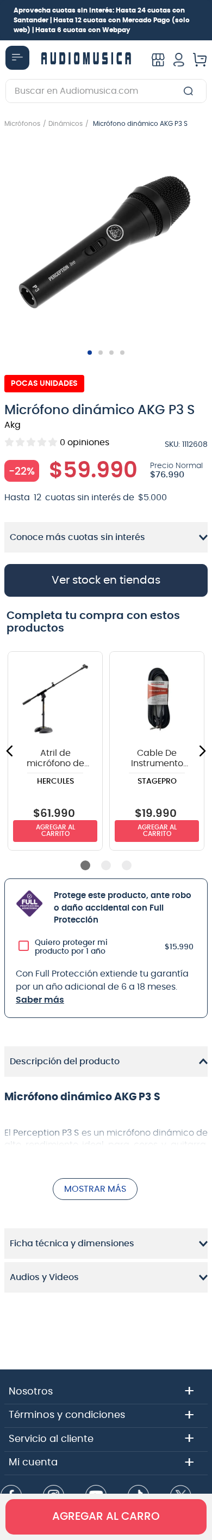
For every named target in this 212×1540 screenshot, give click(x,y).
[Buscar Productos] (190, 91)
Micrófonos (22, 123)
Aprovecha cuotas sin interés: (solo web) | (102, 20)
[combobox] (106, 91)
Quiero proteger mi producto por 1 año (71, 947)
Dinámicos (65, 123)
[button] (106, 243)
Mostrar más (95, 1189)
